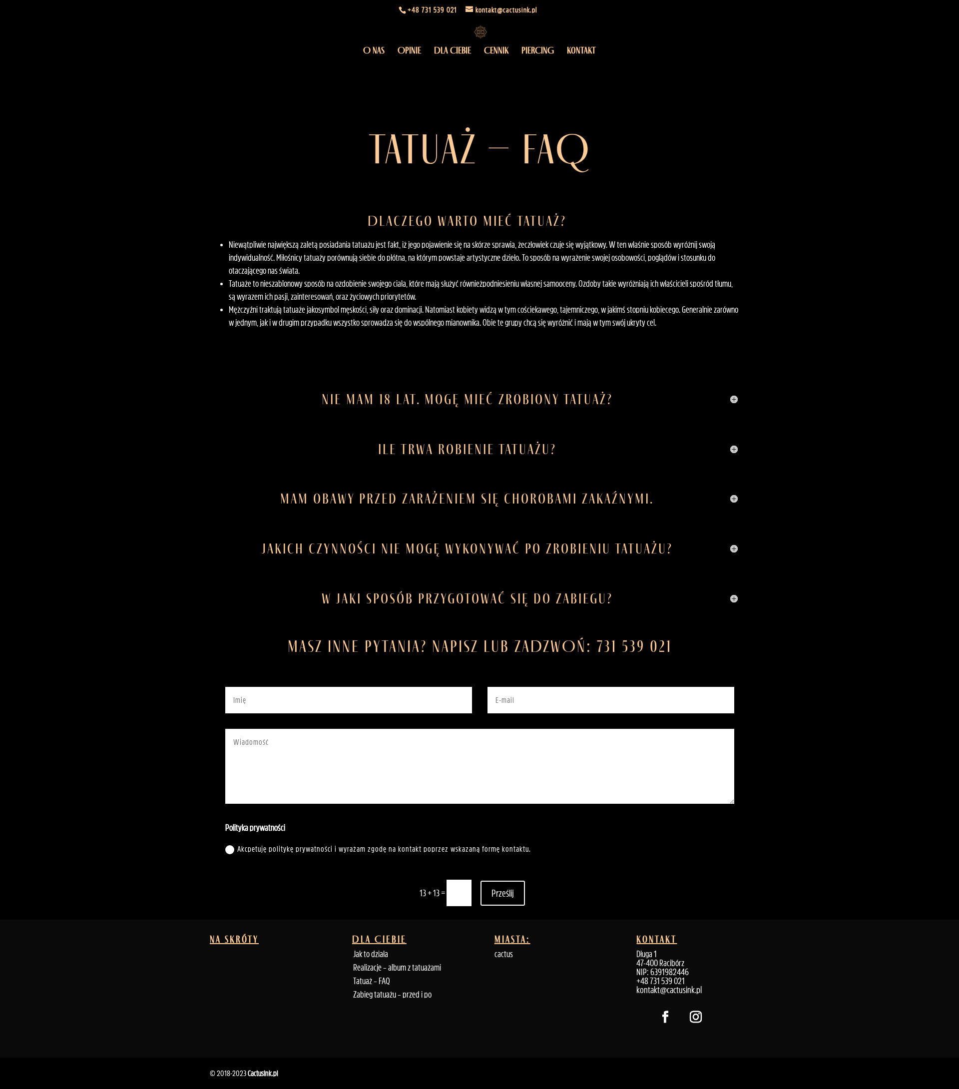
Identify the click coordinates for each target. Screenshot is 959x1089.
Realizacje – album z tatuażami (397, 967)
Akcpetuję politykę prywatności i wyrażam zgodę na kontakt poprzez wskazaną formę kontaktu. (384, 849)
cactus (503, 954)
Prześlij (502, 893)
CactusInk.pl (263, 1073)
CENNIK (496, 51)
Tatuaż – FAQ (371, 981)
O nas (374, 51)
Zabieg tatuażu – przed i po (392, 994)
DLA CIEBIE (452, 51)
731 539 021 (634, 646)
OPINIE (409, 51)
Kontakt (581, 51)
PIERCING (537, 51)
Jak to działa (370, 954)
